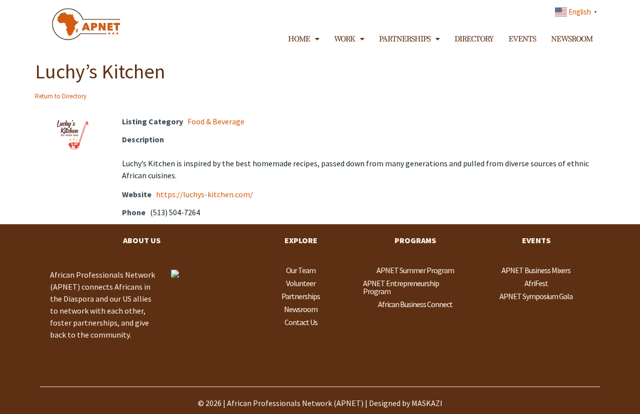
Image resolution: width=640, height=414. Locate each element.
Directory (474, 39)
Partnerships (404, 39)
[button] (303, 38)
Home (299, 39)
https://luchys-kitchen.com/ (204, 194)
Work (344, 39)
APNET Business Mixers (536, 270)
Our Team (301, 270)
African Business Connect (415, 304)
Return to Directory (60, 96)
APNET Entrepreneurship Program (401, 287)
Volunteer (301, 283)
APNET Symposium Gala (536, 296)
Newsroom (571, 39)
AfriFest (536, 283)
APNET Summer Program (415, 270)
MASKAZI (427, 403)
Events (522, 39)
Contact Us (301, 322)
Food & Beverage (216, 121)
